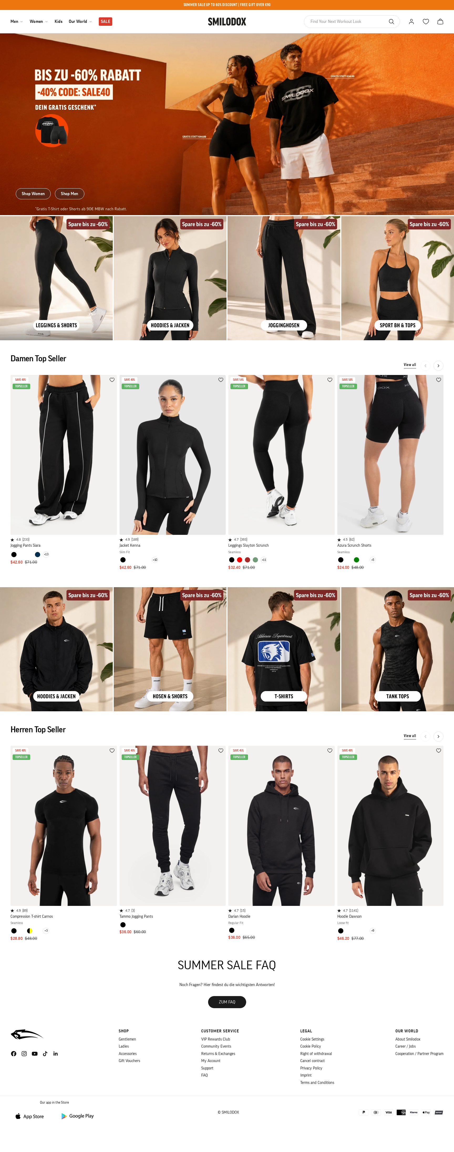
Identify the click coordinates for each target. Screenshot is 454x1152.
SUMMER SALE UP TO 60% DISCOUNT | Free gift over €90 (227, 5)
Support (207, 1068)
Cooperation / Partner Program (419, 1054)
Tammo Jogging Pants (136, 916)
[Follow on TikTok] (45, 1053)
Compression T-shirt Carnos (32, 916)
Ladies (124, 1046)
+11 (264, 559)
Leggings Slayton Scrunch (248, 545)
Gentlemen (127, 1039)
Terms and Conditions (317, 1083)
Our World (78, 21)
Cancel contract (312, 1061)
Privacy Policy (311, 1068)
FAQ (204, 1075)
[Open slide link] (227, 124)
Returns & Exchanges (218, 1054)
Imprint (306, 1075)
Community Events (216, 1046)
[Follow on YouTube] (35, 1053)
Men (14, 21)
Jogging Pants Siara (25, 545)
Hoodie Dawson (349, 916)
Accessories (128, 1054)
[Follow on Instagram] (24, 1053)
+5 (372, 559)
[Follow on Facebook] (14, 1053)
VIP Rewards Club (215, 1039)
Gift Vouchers (129, 1061)
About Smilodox (407, 1039)
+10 (155, 559)
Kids (59, 21)
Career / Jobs (405, 1046)
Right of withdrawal (316, 1054)
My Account (210, 1061)
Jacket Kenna (130, 545)
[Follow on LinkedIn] (56, 1053)
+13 (46, 554)
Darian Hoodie (239, 916)
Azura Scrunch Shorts (354, 545)
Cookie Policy (310, 1046)
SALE (105, 21)
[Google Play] (77, 1116)
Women (36, 21)
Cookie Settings (312, 1039)
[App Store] (32, 1116)
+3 (45, 930)
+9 (372, 930)
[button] (438, 366)
